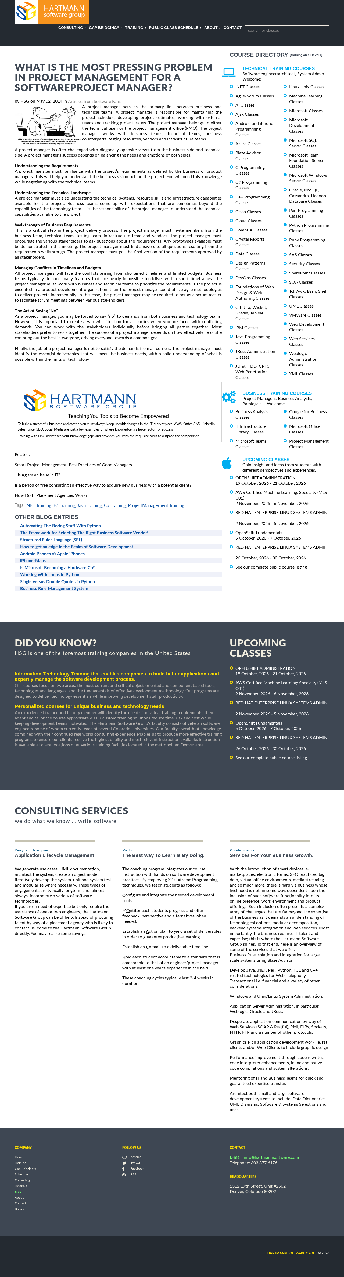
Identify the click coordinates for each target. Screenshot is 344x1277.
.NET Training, (39, 505)
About (211, 28)
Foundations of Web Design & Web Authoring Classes (254, 293)
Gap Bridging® (25, 1168)
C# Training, (115, 505)
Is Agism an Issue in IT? (39, 475)
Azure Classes (248, 144)
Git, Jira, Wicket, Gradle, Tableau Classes (251, 313)
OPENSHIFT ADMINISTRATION (265, 478)
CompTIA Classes (251, 230)
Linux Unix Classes (306, 87)
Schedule (21, 1174)
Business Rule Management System (54, 589)
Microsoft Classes (306, 111)
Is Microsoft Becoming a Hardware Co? (57, 568)
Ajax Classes (247, 114)
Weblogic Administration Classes (303, 359)
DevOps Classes (250, 278)
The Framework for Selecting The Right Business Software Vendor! (84, 533)
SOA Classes (301, 282)
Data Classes (247, 254)
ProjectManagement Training (156, 505)
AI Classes (245, 105)
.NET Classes (247, 87)
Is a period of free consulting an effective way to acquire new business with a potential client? (103, 485)
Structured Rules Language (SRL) (51, 540)
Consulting (70, 28)
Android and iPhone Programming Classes (254, 129)
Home (19, 1157)
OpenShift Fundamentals (258, 533)
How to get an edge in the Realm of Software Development (76, 547)
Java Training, (90, 505)
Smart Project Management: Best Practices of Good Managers (73, 465)
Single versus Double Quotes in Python (57, 582)
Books (19, 1209)
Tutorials (21, 1186)
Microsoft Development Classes (301, 125)
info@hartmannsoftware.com (271, 1157)
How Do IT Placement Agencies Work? (51, 495)
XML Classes (301, 374)
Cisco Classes (248, 212)
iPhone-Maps (33, 561)
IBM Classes (246, 327)
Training (134, 28)
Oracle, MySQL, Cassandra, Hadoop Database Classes (307, 196)
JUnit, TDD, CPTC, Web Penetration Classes (253, 372)
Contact (233, 28)
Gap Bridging (104, 28)
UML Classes (301, 306)
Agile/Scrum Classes (254, 96)
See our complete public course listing (271, 567)
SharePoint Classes (307, 273)
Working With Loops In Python (49, 575)
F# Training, (64, 505)
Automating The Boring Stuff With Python (60, 526)
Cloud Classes (248, 221)
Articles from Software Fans (94, 101)
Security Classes (304, 264)
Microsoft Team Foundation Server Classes (306, 160)
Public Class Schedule (173, 28)
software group (292, 1253)
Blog (18, 1191)
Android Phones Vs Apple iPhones (52, 554)
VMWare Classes (305, 315)
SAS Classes (300, 255)
